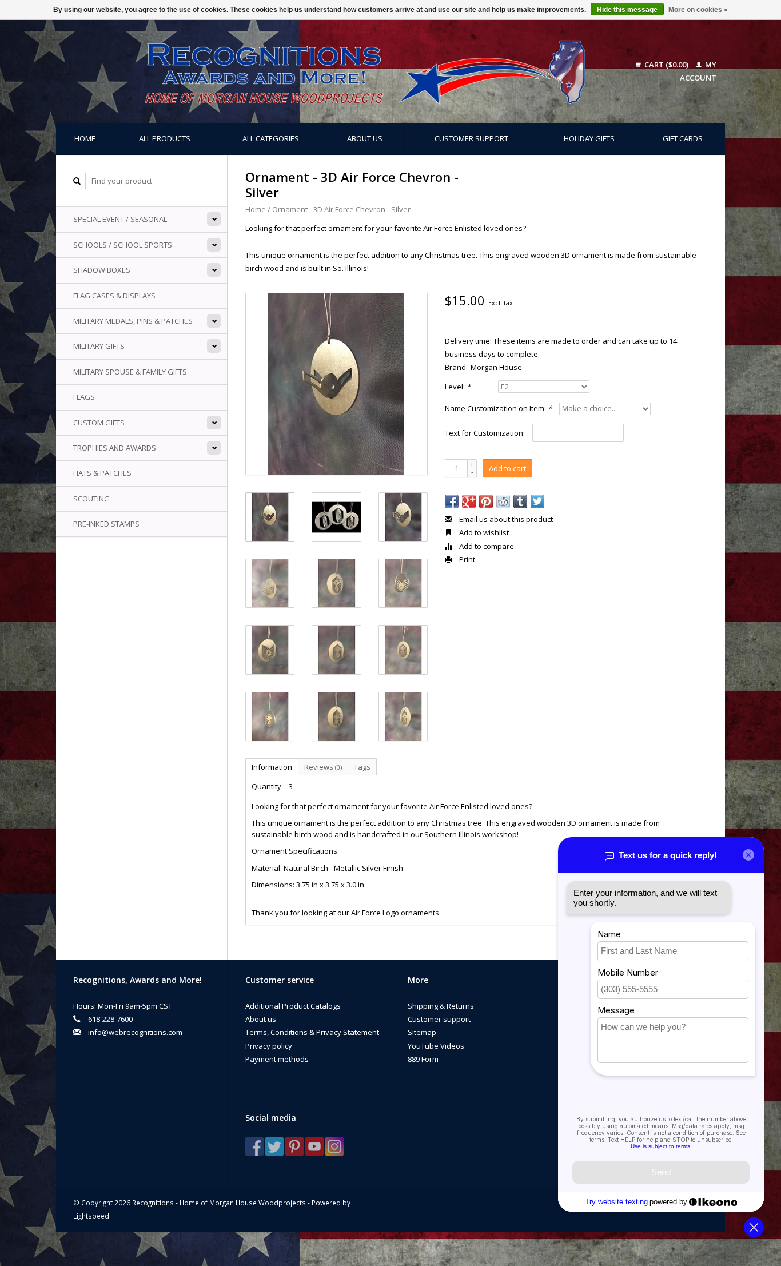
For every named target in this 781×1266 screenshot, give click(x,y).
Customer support (471, 138)
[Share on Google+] (469, 501)
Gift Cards (683, 138)
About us (364, 138)
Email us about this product (505, 519)
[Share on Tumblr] (520, 501)
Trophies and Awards (114, 448)
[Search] (77, 181)
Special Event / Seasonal (120, 219)
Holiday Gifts (589, 138)
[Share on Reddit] (503, 501)
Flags (84, 397)
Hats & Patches (102, 473)
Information (272, 767)
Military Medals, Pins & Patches (133, 321)
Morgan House (496, 367)
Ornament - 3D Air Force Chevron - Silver (341, 209)
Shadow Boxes (101, 270)
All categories (270, 138)
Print (466, 559)
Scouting (91, 498)
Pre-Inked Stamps (106, 524)
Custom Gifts (99, 422)
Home (84, 138)
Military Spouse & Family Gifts (130, 372)
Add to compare (485, 546)
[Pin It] (486, 501)
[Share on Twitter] (537, 501)
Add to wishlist (483, 532)
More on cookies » (698, 10)
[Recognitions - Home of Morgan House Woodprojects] (339, 71)
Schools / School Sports (122, 245)
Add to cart (507, 468)
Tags (362, 767)
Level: (458, 386)
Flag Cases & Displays (114, 295)
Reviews (323, 767)
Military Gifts (99, 346)
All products (164, 138)
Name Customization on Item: (498, 408)
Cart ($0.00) (666, 64)
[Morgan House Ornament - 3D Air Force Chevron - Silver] (336, 384)
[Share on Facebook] (452, 501)
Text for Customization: (485, 433)
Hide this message (627, 10)
